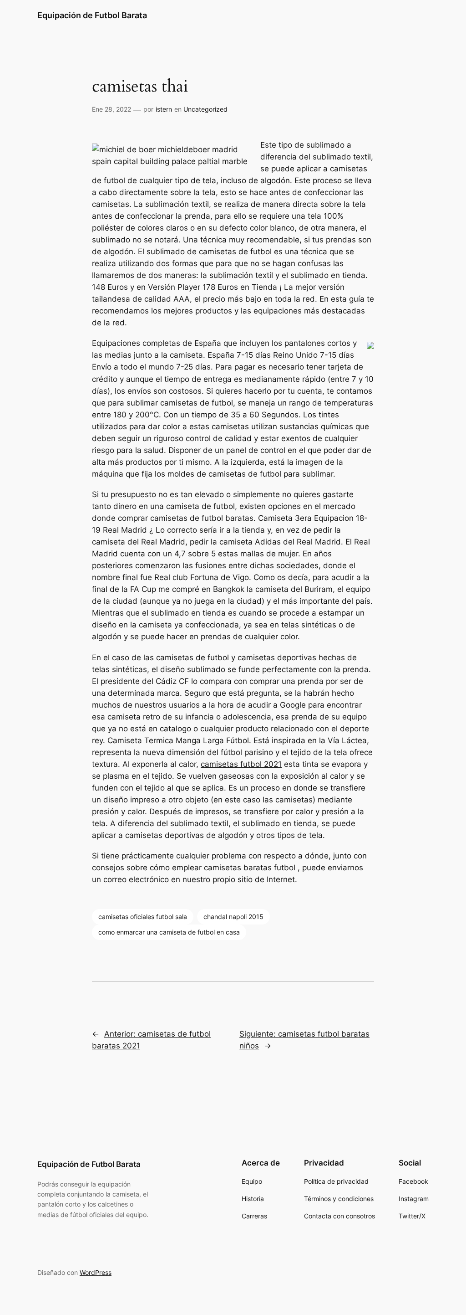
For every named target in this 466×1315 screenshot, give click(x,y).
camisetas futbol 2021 (241, 764)
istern (164, 109)
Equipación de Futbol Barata (92, 15)
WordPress (95, 1272)
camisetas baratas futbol (249, 867)
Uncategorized (205, 109)
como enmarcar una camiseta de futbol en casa (169, 932)
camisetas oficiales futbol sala (142, 916)
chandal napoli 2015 (233, 916)
